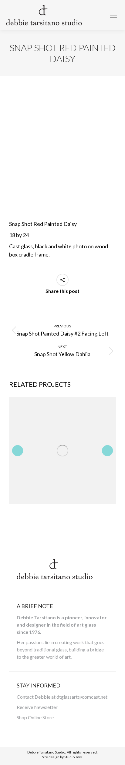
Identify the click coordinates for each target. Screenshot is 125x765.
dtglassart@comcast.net (81, 697)
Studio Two (73, 757)
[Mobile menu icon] (113, 15)
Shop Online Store (35, 717)
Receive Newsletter (37, 707)
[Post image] (62, 450)
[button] (17, 450)
